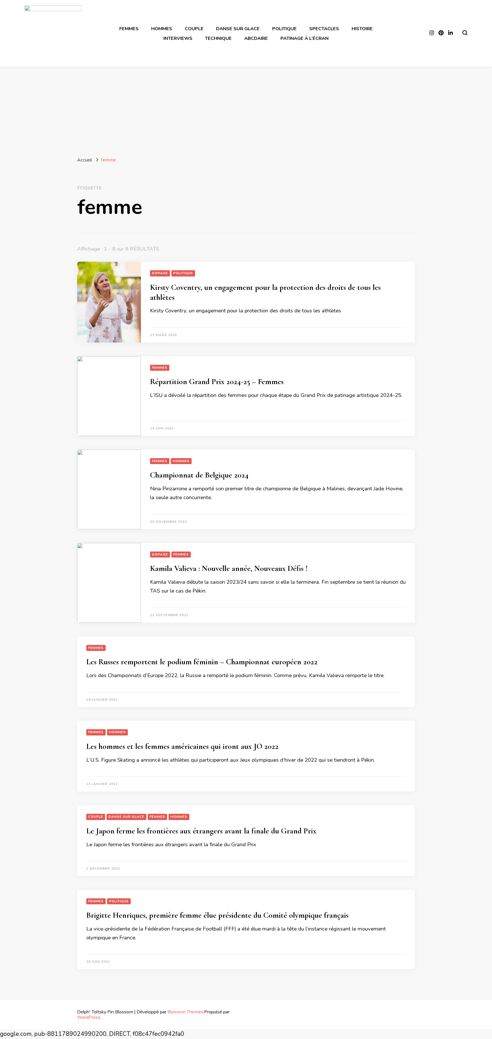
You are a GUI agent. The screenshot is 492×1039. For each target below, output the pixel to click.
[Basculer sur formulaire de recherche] (465, 32)
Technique (218, 38)
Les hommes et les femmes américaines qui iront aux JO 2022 (182, 746)
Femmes (129, 28)
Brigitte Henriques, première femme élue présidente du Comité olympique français (217, 915)
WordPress (88, 1017)
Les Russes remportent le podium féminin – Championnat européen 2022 (201, 662)
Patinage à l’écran (304, 38)
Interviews (177, 38)
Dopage (160, 273)
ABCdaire (256, 38)
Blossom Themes (185, 1012)
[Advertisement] (246, 109)
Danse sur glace (238, 28)
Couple (194, 28)
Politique (284, 28)
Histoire (362, 28)
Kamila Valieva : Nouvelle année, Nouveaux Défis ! (229, 568)
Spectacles (324, 28)
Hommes (161, 28)
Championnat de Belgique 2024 (199, 475)
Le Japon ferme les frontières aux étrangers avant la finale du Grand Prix (201, 831)
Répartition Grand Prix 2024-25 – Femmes (217, 381)
